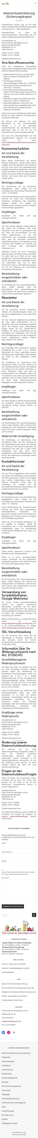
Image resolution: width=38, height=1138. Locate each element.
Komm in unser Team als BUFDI (13, 964)
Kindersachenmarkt (9, 952)
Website (4, 861)
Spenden (5, 1082)
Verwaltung (6, 1065)
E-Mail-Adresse (7, 852)
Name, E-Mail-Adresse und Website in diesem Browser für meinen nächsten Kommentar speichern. (18, 873)
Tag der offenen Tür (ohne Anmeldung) (16, 943)
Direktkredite (7, 1074)
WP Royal (23, 1134)
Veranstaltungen (8, 1061)
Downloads (6, 1057)
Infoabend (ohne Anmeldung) (13, 947)
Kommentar (5, 878)
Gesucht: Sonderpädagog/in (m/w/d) (15, 968)
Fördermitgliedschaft (9, 1078)
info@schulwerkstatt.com (11, 1021)
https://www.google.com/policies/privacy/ (17, 628)
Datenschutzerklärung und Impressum (16, 1053)
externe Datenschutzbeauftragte (15, 816)
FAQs (4, 1107)
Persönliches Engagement (11, 1086)
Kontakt (5, 1119)
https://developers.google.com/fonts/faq (17, 623)
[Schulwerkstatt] (5, 3)
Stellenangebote (8, 972)
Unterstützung (7, 1070)
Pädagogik (6, 1094)
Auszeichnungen (8, 1111)
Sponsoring (6, 1090)
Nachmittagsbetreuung (10, 1098)
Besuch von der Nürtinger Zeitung (14, 984)
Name (4, 843)
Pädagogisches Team (10, 1123)
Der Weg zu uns (8, 1115)
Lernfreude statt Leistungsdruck (14, 1103)
